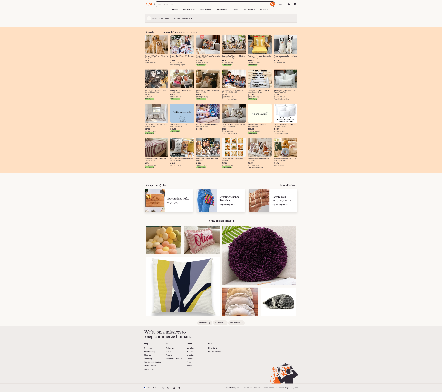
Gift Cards (264, 9)
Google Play (169, 377)
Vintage (235, 9)
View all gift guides (287, 185)
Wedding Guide (249, 9)
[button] (150, 387)
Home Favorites (205, 9)
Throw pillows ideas (219, 220)
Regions (294, 388)
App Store (152, 377)
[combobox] (212, 4)
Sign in (281, 4)
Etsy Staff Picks (189, 9)
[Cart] (294, 4)
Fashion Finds (222, 9)
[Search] (272, 4)
